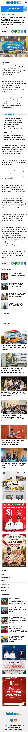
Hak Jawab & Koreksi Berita (13, 729)
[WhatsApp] (15, 31)
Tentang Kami (13, 725)
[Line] (19, 31)
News (13, 14)
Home (2, 14)
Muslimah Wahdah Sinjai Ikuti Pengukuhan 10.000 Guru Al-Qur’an (17, 609)
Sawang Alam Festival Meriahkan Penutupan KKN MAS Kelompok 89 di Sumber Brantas (13, 394)
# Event (3, 574)
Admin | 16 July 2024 (5, 27)
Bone (5, 14)
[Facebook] (25, 31)
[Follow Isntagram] (15, 720)
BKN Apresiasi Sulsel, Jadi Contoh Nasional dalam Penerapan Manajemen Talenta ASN (12, 442)
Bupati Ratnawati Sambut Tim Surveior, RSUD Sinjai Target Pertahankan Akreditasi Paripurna (12, 370)
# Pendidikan (5, 587)
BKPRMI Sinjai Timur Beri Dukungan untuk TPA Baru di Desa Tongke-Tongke (13, 465)
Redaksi (5, 725)
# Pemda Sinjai (5, 584)
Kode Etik (21, 725)
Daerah (9, 14)
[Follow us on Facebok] (11, 720)
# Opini (3, 580)
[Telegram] (12, 31)
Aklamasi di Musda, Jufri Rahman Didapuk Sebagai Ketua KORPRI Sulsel (16, 304)
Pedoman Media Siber (13, 727)
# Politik (3, 590)
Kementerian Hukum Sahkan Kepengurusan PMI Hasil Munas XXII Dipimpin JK (17, 295)
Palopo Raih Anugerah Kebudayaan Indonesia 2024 (17, 274)
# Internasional (5, 577)
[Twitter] (22, 31)
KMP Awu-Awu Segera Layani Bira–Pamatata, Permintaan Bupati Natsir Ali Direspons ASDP (14, 137)
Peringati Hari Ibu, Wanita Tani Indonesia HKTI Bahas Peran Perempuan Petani (17, 285)
